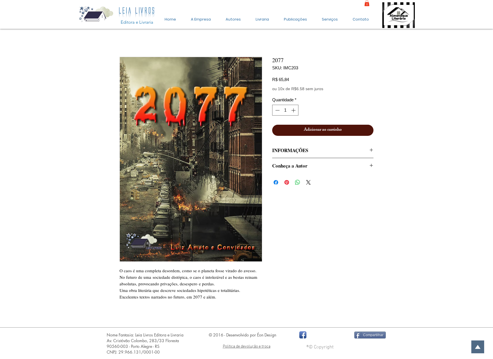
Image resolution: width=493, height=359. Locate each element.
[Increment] (294, 110)
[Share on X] (308, 182)
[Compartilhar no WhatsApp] (297, 182)
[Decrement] (277, 110)
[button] (295, 17)
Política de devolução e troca (246, 346)
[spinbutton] (285, 110)
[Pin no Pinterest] (286, 182)
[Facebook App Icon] (302, 334)
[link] (366, 3)
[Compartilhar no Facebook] (275, 182)
